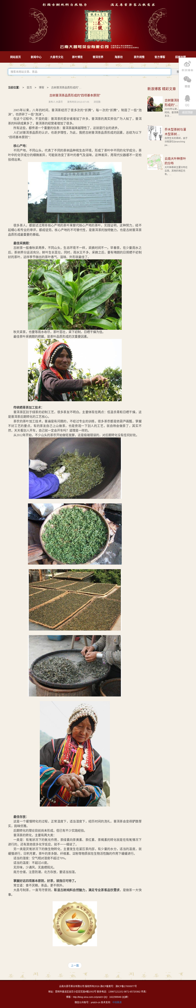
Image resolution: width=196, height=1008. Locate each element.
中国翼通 (117, 1002)
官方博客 (159, 56)
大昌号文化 (56, 56)
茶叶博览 (77, 56)
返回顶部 (187, 112)
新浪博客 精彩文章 (161, 89)
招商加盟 (180, 56)
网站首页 (15, 56)
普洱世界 (98, 56)
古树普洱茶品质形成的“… (66, 87)
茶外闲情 (139, 56)
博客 (41, 87)
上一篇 (75, 965)
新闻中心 (36, 56)
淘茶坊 (119, 56)
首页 (29, 87)
